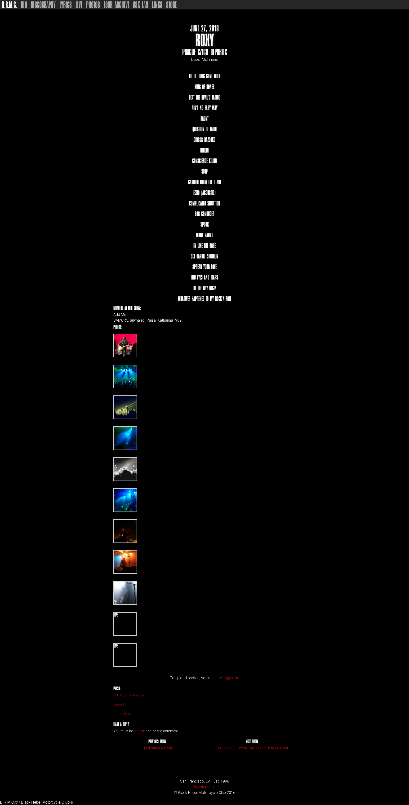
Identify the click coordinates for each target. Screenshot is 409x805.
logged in (140, 731)
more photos (123, 714)
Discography (43, 4)
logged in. (231, 678)
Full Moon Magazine (128, 695)
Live (79, 4)
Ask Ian (140, 4)
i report (118, 705)
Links (157, 4)
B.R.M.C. (9, 4)
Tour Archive (116, 4)
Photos (93, 4)
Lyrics (65, 4)
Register (199, 787)
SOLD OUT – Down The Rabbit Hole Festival (252, 748)
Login (211, 787)
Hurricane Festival (157, 748)
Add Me (119, 315)
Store (171, 4)
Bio (24, 4)
